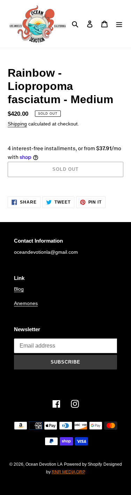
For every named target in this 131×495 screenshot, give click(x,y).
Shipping (17, 124)
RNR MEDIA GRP (68, 472)
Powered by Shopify (83, 464)
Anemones (26, 303)
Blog (19, 289)
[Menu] (119, 23)
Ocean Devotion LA (44, 464)
